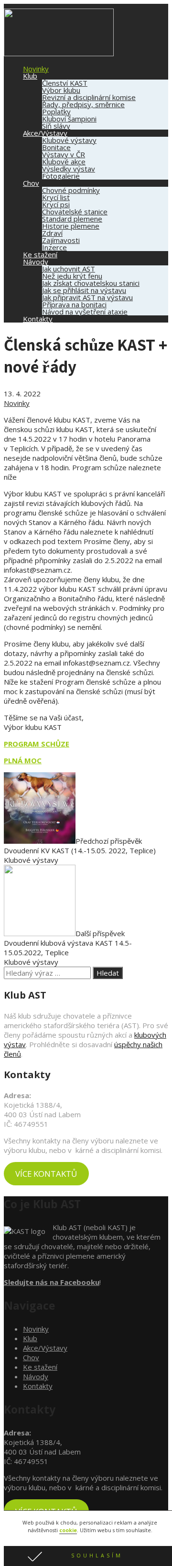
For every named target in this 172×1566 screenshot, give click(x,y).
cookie (68, 1530)
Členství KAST (64, 83)
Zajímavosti (61, 240)
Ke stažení (40, 254)
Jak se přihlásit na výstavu (84, 290)
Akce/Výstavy (45, 133)
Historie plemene (70, 226)
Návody (35, 261)
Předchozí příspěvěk (80, 845)
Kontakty (38, 318)
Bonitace (56, 147)
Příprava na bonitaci (74, 304)
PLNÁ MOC (23, 760)
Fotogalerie (61, 176)
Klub (30, 76)
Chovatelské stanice (75, 211)
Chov (31, 183)
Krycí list (56, 197)
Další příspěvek (68, 943)
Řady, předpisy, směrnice (83, 104)
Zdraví (52, 233)
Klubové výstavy (69, 140)
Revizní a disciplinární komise (89, 97)
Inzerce (54, 247)
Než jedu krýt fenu (72, 276)
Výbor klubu (61, 90)
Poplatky (56, 111)
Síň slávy (56, 126)
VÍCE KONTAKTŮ (46, 1173)
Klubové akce (64, 161)
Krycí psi (56, 204)
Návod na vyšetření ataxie (85, 311)
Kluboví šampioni (69, 118)
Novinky (36, 68)
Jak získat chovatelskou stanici (91, 283)
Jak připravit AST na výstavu (87, 297)
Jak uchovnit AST (68, 268)
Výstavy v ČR (63, 154)
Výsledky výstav (68, 168)
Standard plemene (72, 218)
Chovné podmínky (71, 190)
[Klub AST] (59, 53)
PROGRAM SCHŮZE (36, 743)
